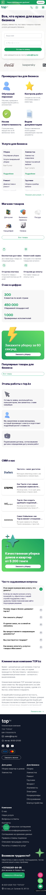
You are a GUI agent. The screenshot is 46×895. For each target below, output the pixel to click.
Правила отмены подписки (14, 838)
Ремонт (30, 776)
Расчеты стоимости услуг (14, 845)
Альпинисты (32, 788)
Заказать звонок (11, 757)
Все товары (23, 237)
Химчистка (7, 772)
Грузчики (31, 780)
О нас (4, 811)
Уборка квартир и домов (13, 769)
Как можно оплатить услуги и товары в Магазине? (16, 647)
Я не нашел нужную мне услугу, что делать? (19, 589)
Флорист (31, 784)
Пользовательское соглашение (16, 826)
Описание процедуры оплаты (15, 842)
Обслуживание (33, 799)
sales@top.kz (32, 55)
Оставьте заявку (23, 49)
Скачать (40, 2)
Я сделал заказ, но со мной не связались (16, 624)
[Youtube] (12, 746)
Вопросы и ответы (10, 819)
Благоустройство (35, 803)
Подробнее (8, 174)
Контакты (6, 823)
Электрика (31, 791)
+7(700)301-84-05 (12, 867)
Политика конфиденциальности (16, 830)
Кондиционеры (33, 795)
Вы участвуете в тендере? (15, 640)
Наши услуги (8, 815)
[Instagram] (7, 746)
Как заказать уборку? (13, 617)
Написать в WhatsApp (13, 875)
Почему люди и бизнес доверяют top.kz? (18, 610)
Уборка (30, 769)
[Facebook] (3, 746)
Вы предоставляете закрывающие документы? (19, 632)
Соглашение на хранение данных (17, 834)
